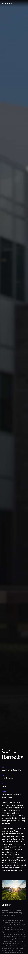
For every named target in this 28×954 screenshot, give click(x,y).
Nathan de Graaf (7, 3)
